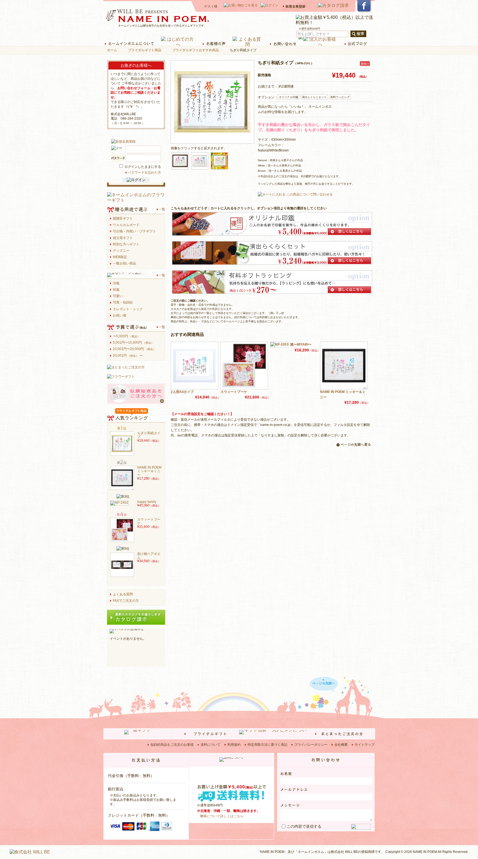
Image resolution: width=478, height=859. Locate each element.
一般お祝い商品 (124, 263)
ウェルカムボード (126, 225)
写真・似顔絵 (123, 302)
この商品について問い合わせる (309, 194)
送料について (210, 745)
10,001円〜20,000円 (134, 349)
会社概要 (341, 745)
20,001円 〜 (128, 356)
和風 (116, 290)
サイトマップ (365, 745)
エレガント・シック (128, 309)
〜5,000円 (126, 336)
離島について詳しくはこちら (221, 816)
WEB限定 (120, 257)
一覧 (162, 209)
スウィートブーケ (233, 392)
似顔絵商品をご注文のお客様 (172, 745)
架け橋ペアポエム (148, 555)
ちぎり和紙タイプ (148, 435)
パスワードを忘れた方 (144, 172)
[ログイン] (136, 180)
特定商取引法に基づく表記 (267, 745)
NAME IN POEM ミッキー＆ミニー (342, 394)
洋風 (116, 283)
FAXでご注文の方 (126, 601)
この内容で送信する (304, 826)
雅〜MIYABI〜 (300, 344)
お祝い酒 (119, 315)
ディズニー (121, 251)
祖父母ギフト (123, 238)
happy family (146, 502)
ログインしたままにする (142, 167)
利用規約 (234, 745)
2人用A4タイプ (182, 392)
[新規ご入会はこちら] (123, 141)
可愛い (118, 296)
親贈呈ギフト (123, 218)
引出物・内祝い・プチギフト (134, 231)
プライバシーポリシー (311, 745)
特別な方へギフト (126, 244)
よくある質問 (123, 594)
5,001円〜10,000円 (133, 342)
